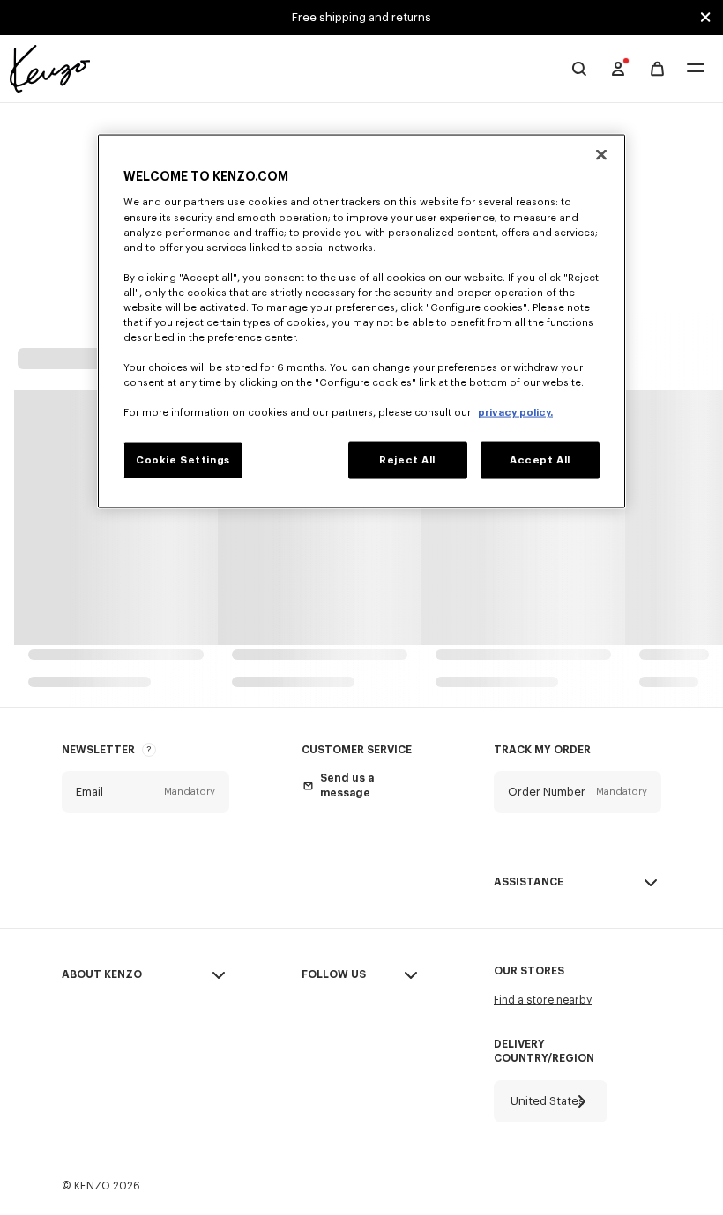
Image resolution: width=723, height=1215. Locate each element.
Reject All (407, 460)
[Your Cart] (657, 69)
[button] (145, 792)
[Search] (579, 68)
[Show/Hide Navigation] (695, 69)
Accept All (540, 460)
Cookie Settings (183, 460)
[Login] (618, 68)
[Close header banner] (705, 17)
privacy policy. (515, 413)
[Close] (601, 154)
